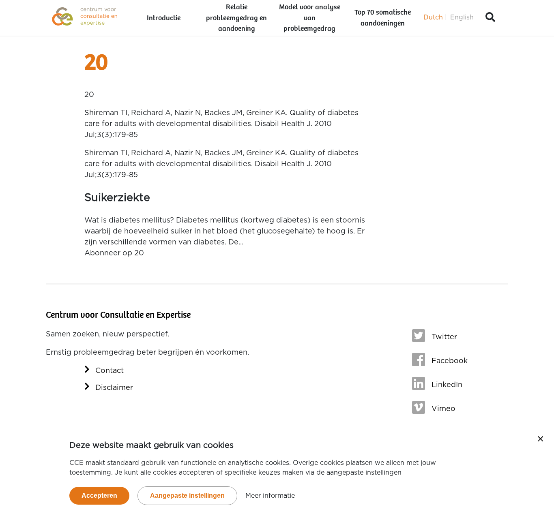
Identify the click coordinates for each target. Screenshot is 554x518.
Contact (109, 371)
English (462, 17)
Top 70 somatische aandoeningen (382, 18)
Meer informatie (270, 495)
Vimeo (443, 409)
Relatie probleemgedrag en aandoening (236, 18)
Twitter (444, 337)
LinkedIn (447, 385)
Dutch (433, 17)
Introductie (163, 18)
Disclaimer (114, 388)
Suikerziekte (117, 197)
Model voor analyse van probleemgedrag (309, 18)
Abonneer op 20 (114, 253)
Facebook (450, 361)
